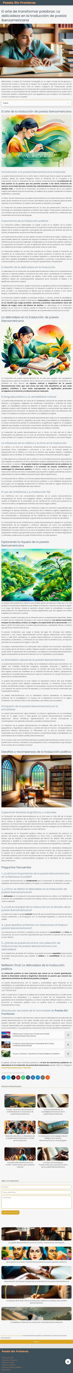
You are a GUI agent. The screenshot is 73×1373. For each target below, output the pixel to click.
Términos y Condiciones (9, 1360)
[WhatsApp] (23, 1077)
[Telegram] (38, 1077)
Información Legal (7, 1358)
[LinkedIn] (33, 1077)
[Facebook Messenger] (8, 1077)
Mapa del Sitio (6, 1370)
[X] (13, 1077)
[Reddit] (47, 1077)
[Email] (43, 1077)
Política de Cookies (8, 1362)
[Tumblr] (28, 1077)
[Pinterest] (18, 1077)
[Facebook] (3, 1077)
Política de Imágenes (8, 1365)
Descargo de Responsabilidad (11, 1367)
